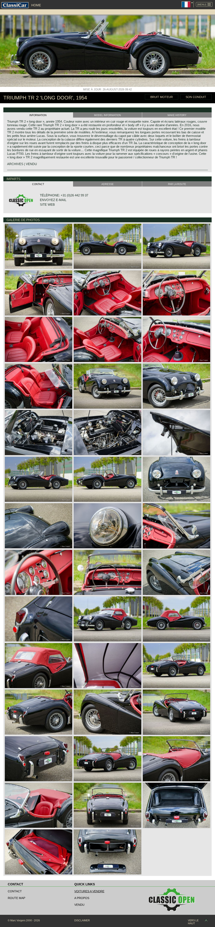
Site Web (47, 204)
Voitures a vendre (89, 891)
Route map (16, 898)
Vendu (79, 904)
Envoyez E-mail (53, 200)
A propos (81, 898)
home (36, 5)
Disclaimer (82, 920)
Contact (15, 891)
